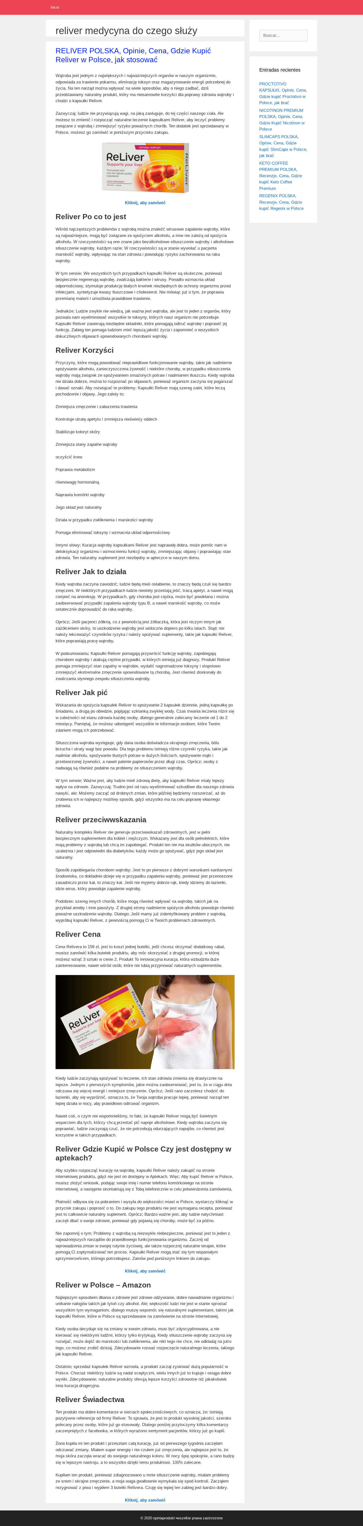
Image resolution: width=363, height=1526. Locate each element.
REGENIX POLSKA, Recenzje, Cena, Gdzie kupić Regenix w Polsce (281, 202)
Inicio (55, 7)
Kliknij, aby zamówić (145, 202)
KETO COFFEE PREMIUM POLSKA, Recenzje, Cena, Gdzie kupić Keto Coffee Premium (280, 176)
